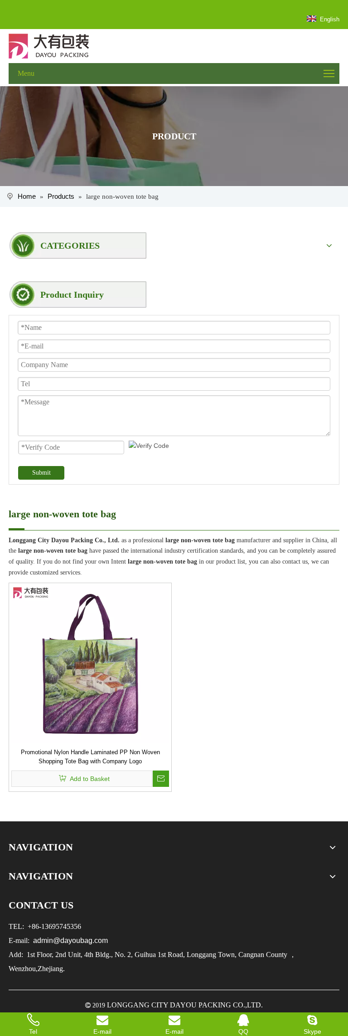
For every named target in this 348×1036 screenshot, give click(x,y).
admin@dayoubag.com (69, 940)
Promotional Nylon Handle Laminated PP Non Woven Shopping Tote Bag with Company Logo (90, 757)
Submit (41, 472)
